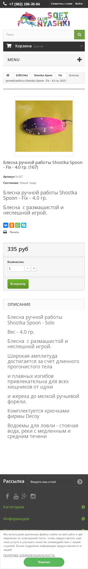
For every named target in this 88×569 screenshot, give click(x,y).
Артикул (9, 176)
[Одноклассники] (11, 225)
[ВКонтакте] (5, 225)
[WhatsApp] (17, 225)
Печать (14, 232)
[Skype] (23, 225)
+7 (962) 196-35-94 (24, 4)
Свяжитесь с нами (61, 3)
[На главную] (8, 75)
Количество (15, 262)
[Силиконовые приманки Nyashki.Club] (44, 19)
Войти (79, 3)
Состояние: (11, 183)
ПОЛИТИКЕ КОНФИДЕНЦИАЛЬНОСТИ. (29, 555)
